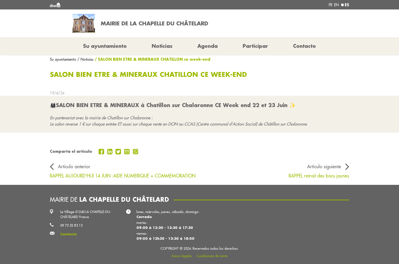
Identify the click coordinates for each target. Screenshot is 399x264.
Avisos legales (182, 256)
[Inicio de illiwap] (110, 4)
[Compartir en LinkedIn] (110, 151)
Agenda (207, 46)
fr (330, 5)
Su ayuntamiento (63, 59)
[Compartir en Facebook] (102, 151)
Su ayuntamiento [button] (105, 46)
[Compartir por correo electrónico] (127, 151)
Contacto (304, 46)
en (336, 5)
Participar (255, 46)
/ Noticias (85, 59)
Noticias (162, 46)
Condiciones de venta (211, 256)
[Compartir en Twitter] (119, 151)
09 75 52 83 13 (71, 225)
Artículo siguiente (324, 166)
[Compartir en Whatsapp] (135, 151)
